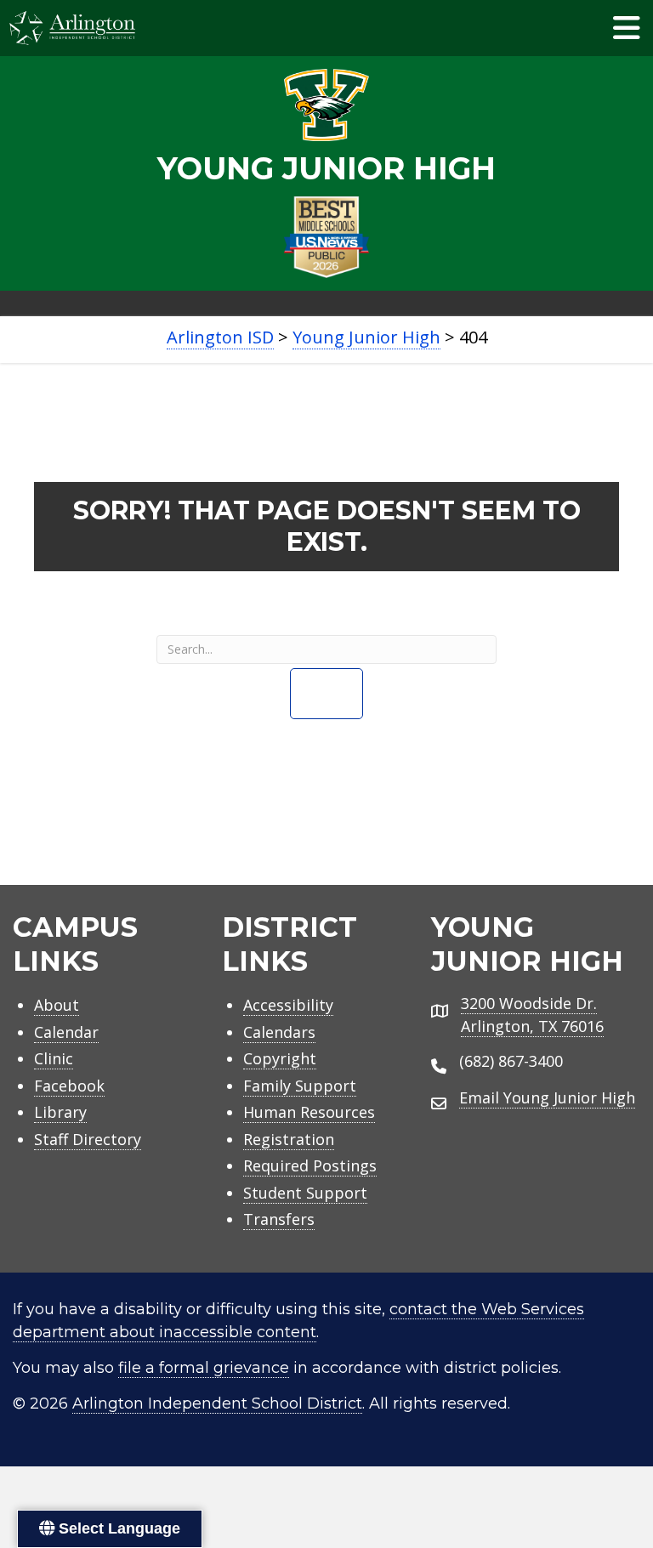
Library (60, 1112)
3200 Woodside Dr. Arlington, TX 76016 (532, 1014)
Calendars (279, 1032)
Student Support (305, 1192)
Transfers (279, 1219)
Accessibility (288, 1005)
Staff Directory (87, 1139)
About (56, 1005)
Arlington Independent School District (217, 1403)
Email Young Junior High (547, 1097)
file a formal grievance (203, 1367)
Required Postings (310, 1165)
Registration (288, 1139)
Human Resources (309, 1112)
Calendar (66, 1032)
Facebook (69, 1085)
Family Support (299, 1085)
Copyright (279, 1058)
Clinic (53, 1058)
